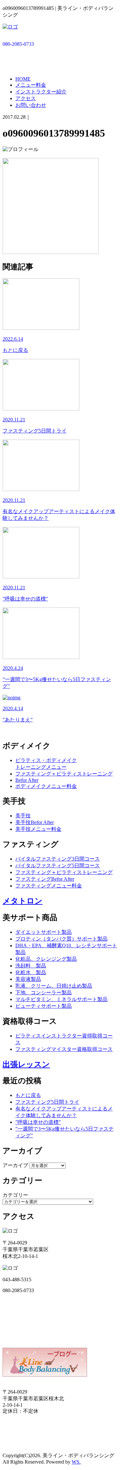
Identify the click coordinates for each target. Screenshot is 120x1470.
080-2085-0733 (18, 44)
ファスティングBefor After (44, 879)
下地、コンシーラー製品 (43, 992)
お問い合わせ (30, 105)
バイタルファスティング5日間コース (57, 865)
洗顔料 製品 (30, 965)
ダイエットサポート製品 (43, 932)
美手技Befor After (34, 822)
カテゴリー (15, 1195)
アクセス (25, 98)
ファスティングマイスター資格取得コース (64, 1049)
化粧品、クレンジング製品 (46, 959)
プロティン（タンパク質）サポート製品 (61, 939)
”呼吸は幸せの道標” (38, 1122)
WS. (76, 1462)
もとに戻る (28, 1095)
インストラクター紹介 (41, 91)
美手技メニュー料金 (38, 829)
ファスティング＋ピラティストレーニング (64, 773)
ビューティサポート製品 (43, 1006)
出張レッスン (26, 1064)
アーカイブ (15, 1165)
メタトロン (23, 901)
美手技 (23, 815)
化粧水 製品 (30, 972)
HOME (23, 79)
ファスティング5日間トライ (47, 1102)
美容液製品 (28, 979)
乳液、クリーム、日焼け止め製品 (53, 986)
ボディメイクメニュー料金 (46, 786)
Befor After (26, 780)
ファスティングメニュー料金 (48, 885)
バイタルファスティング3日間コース (57, 859)
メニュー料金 (30, 85)
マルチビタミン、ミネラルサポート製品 (61, 999)
